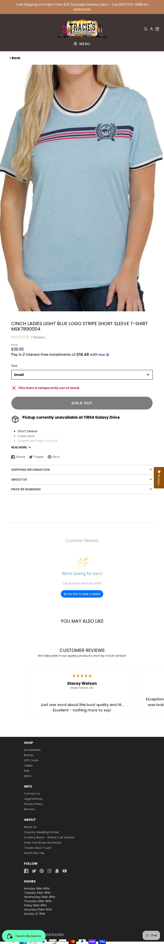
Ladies (28, 765)
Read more (19, 447)
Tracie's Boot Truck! (37, 848)
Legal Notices (33, 799)
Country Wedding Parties (41, 832)
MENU (84, 44)
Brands (28, 755)
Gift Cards (31, 760)
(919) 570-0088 (131, 4)
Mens (27, 776)
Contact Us (32, 794)
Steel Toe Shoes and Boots (42, 843)
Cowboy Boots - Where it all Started (49, 837)
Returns (29, 809)
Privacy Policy (33, 804)
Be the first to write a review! (82, 594)
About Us (30, 827)
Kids (26, 771)
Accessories (32, 750)
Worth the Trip (34, 853)
